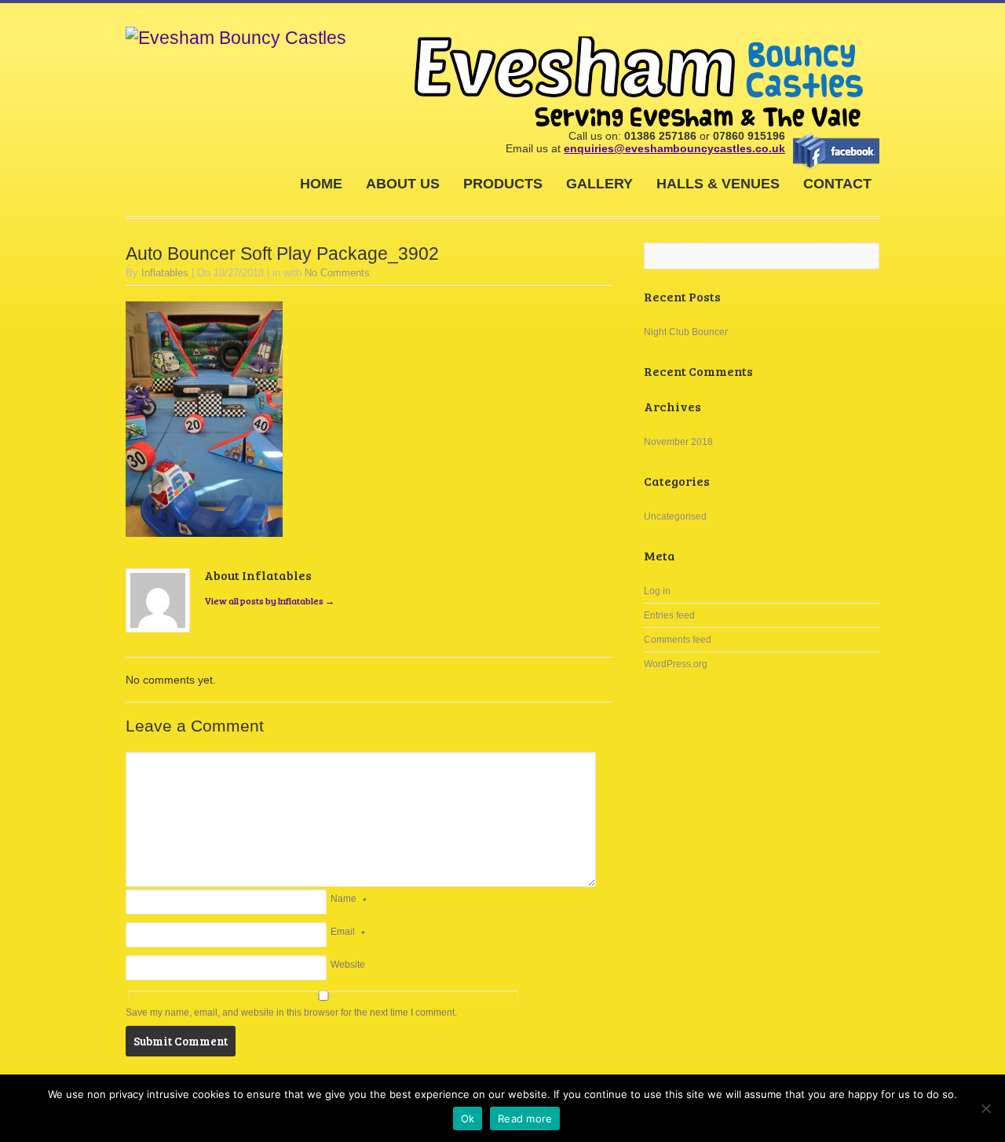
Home (321, 184)
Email (343, 931)
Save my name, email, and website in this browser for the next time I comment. (291, 1012)
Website (348, 964)
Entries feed (669, 615)
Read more (525, 1118)
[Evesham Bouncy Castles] (236, 38)
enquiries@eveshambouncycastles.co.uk (674, 148)
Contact (837, 184)
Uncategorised (675, 516)
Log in (657, 591)
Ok (468, 1118)
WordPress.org (675, 664)
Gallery (599, 184)
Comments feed (677, 639)
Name (343, 898)
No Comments (337, 273)
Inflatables (164, 273)
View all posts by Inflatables (269, 600)
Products (503, 184)
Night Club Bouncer (686, 332)
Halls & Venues (718, 184)
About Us (403, 184)
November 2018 (678, 441)
